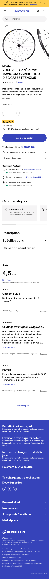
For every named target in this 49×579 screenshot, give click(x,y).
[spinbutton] (11, 113)
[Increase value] (17, 113)
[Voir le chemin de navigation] (3, 26)
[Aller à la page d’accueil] (22, 11)
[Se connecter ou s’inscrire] (38, 11)
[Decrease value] (5, 113)
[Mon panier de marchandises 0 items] (44, 11)
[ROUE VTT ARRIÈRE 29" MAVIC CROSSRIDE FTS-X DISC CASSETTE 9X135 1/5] (19, 45)
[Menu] (5, 11)
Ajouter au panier (24, 138)
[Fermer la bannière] (45, 3)
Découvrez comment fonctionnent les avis (19, 283)
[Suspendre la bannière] (41, 3)
